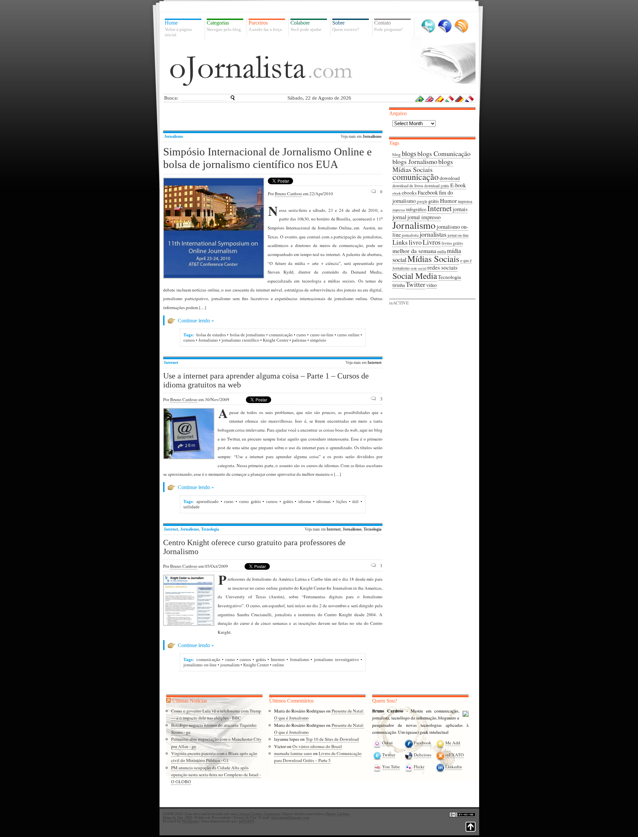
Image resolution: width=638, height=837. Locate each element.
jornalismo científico (240, 340)
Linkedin (453, 767)
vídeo (431, 285)
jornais (460, 209)
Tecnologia (210, 529)
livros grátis (452, 243)
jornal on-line (458, 235)
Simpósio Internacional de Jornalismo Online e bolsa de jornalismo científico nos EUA (267, 157)
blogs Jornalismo (414, 161)
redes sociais (442, 267)
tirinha (398, 285)
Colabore (305, 26)
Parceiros (265, 26)
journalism (230, 664)
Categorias (224, 26)
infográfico (416, 209)
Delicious (422, 755)
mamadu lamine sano (293, 753)
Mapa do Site (173, 817)
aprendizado (207, 501)
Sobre (345, 26)
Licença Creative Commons (259, 814)
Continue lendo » (196, 320)
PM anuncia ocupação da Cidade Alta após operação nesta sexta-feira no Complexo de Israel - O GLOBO (216, 775)
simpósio (318, 340)
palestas (299, 340)
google (422, 201)
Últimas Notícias (189, 701)
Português (420, 98)
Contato (388, 26)
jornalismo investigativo (336, 659)
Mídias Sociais (433, 258)
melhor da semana (414, 251)
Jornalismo (173, 136)
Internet (171, 362)
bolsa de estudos (211, 334)
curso (301, 334)
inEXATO (454, 755)
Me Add (452, 743)
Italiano (450, 98)
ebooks (409, 192)
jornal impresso (424, 217)
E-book (458, 185)
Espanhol (440, 98)
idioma (304, 501)
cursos (189, 340)
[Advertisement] (274, 117)
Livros (432, 242)
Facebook (444, 26)
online (278, 664)
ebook (396, 193)
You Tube (391, 767)
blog (396, 154)
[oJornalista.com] (261, 70)
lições (341, 501)
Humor (448, 201)
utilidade (191, 506)
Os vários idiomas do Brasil (317, 746)
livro (415, 242)
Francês (470, 98)
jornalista (410, 235)
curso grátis (250, 501)
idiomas (323, 501)
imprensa (465, 201)
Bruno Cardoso (288, 194)
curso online (348, 334)
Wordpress (190, 821)
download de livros (407, 186)
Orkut (387, 743)
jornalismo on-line (200, 664)
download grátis (436, 185)
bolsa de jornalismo (247, 334)
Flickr (419, 767)
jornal (399, 217)
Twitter (428, 26)
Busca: (171, 98)
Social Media (414, 275)
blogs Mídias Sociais (422, 165)
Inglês (430, 98)
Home (178, 28)
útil (355, 501)
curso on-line (322, 334)
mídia (441, 251)
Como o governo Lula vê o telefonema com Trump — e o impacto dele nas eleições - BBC (216, 714)
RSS (461, 26)
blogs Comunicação (444, 153)
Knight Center (275, 340)
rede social (418, 268)
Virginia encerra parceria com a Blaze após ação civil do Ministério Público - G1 (214, 756)
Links (400, 242)
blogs (409, 153)
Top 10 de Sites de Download (332, 739)
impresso (398, 210)
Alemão (460, 98)
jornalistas (433, 234)
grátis (288, 501)
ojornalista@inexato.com (290, 817)
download (450, 178)
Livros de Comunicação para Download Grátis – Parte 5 (318, 756)
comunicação (281, 334)
